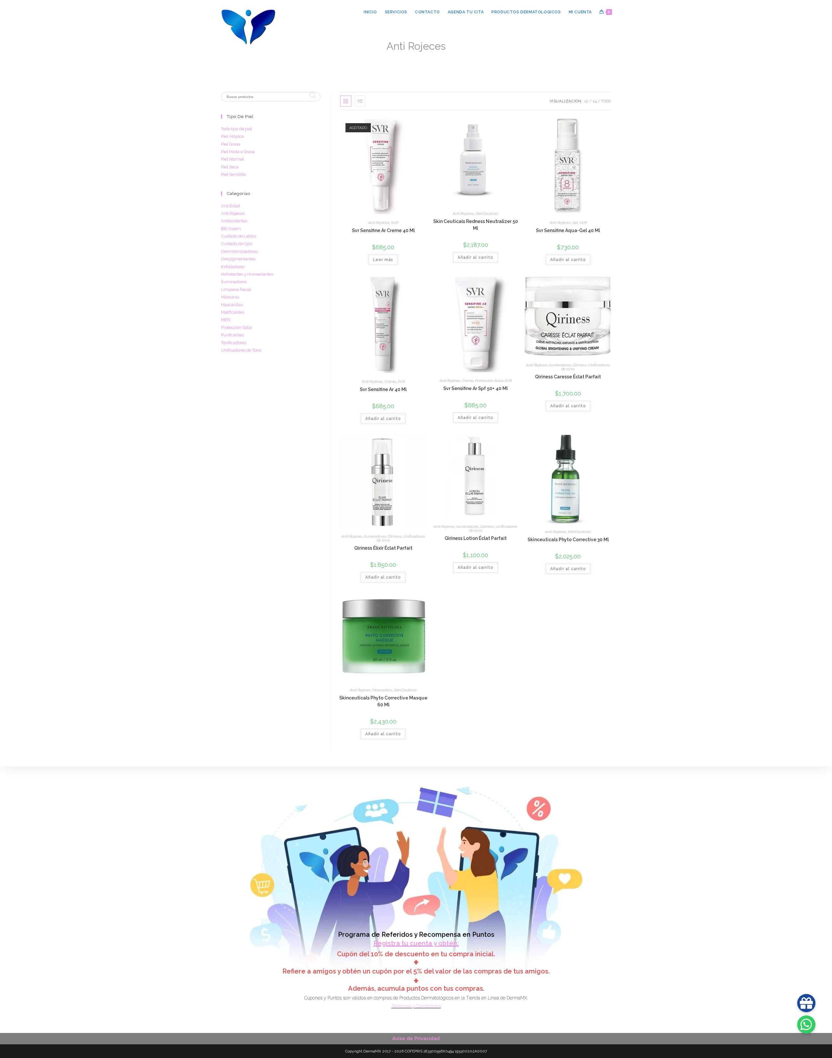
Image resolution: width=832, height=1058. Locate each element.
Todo (606, 101)
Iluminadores (560, 365)
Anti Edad (230, 205)
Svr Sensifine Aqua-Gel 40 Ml (568, 230)
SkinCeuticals (487, 213)
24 (594, 101)
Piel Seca (230, 166)
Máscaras (230, 296)
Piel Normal (232, 159)
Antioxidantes (234, 220)
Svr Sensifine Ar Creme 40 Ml (383, 230)
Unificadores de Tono (241, 350)
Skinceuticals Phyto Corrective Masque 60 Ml (383, 701)
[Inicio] (375, 56)
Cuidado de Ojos (236, 243)
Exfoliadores (233, 266)
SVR (394, 222)
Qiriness (580, 365)
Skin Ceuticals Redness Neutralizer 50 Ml (475, 225)
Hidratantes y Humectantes (247, 274)
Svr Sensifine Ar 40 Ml (383, 389)
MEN (225, 319)
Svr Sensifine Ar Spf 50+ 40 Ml (475, 388)
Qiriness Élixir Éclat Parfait (383, 548)
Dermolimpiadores (239, 251)
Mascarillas (382, 690)
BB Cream (231, 228)
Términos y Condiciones (416, 1006)
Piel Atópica (232, 136)
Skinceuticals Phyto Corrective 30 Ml (568, 539)
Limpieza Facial (236, 289)
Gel (575, 222)
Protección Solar (489, 380)
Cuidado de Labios (238, 236)
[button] (399, 124)
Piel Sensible (233, 174)
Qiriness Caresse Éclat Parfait (568, 376)
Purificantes (232, 335)
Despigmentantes (238, 258)
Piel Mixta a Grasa (238, 151)
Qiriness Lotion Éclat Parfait (476, 538)
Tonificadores (233, 342)
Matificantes (232, 312)
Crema (390, 381)
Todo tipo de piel (236, 128)
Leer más (383, 259)
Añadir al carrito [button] (475, 257)
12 (586, 101)
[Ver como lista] (360, 101)
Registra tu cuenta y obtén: (416, 943)
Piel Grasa (230, 144)
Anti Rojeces (447, 56)
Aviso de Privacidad (416, 1038)
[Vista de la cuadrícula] (345, 101)
